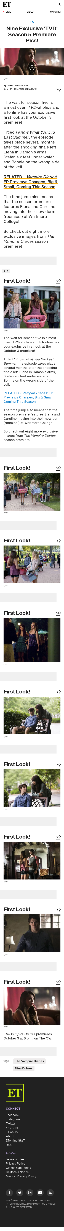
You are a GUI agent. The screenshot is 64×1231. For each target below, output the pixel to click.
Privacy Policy (15, 1164)
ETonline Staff (15, 1141)
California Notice (17, 1172)
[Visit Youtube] (40, 1192)
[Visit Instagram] (29, 1193)
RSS (9, 1145)
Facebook (12, 1115)
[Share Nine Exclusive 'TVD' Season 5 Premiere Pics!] (58, 90)
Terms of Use (15, 1159)
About (10, 1136)
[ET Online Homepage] (8, 4)
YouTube (12, 1128)
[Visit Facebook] (9, 1193)
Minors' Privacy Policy (21, 1176)
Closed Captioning (18, 1168)
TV (32, 22)
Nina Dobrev (24, 1068)
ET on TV (12, 1132)
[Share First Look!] (58, 282)
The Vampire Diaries (29, 1061)
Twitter (10, 1124)
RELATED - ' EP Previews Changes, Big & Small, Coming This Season (31, 182)
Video (30, 12)
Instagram (13, 1119)
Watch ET (55, 12)
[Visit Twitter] (19, 1193)
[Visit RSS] (50, 1193)
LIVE (8, 12)
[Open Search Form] (59, 5)
